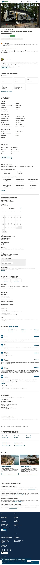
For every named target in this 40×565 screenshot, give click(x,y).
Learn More (10, 473)
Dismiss (28, 560)
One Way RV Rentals (5, 538)
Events (15, 518)
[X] (10, 549)
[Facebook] (2, 549)
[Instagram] (5, 549)
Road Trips (16, 522)
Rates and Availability (20, 494)
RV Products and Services (18, 540)
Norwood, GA (16, 435)
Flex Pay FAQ (3, 546)
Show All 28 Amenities (6, 157)
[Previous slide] (2, 16)
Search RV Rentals (4, 536)
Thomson (8, 426)
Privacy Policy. (4, 562)
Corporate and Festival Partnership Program (5, 527)
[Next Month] (21, 208)
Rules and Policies (31, 489)
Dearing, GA (28, 435)
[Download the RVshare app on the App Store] (4, 553)
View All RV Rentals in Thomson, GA (6, 443)
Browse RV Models (4, 543)
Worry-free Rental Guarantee (6, 537)
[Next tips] (38, 452)
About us (3, 516)
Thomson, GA (4, 435)
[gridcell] (20, 213)
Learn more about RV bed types (6, 91)
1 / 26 (36, 25)
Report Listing (3, 420)
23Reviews (6, 36)
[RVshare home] (5, 2)
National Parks (16, 516)
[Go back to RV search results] (2, 5)
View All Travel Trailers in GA (19, 445)
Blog (2, 522)
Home (2, 426)
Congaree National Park (6, 445)
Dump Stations (16, 521)
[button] (3, 54)
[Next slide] (38, 16)
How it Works (3, 521)
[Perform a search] (32, 2)
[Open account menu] (36, 2)
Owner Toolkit (16, 538)
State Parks (16, 517)
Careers (2, 518)
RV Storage (16, 524)
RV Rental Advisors (4, 545)
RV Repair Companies (18, 525)
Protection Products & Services (5, 542)
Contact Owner (4, 67)
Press (2, 520)
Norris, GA (16, 437)
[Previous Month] (3, 208)
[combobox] (15, 2)
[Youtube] (8, 549)
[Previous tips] (36, 452)
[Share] (35, 5)
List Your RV (16, 536)
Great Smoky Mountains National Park (18, 443)
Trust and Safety (4, 517)
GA (4, 426)
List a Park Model (17, 537)
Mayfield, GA (28, 437)
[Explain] (8, 294)
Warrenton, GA (5, 437)
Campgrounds (16, 520)
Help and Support (4, 540)
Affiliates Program (4, 524)
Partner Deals (16, 527)
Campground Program (5, 525)
